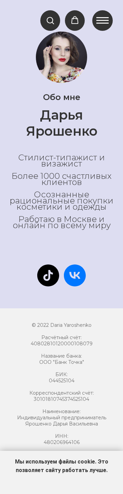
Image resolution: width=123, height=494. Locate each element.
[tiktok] (48, 275)
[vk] (75, 275)
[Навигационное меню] (102, 20)
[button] (50, 20)
